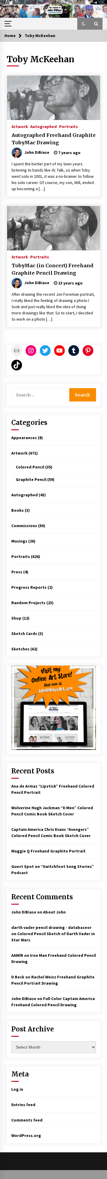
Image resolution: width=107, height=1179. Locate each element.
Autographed (43, 126)
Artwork (20, 126)
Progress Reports (29, 587)
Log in (17, 1089)
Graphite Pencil (31, 479)
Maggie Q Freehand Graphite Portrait (48, 851)
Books (17, 510)
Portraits (68, 126)
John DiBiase (23, 912)
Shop (16, 618)
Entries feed (23, 1104)
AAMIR (17, 955)
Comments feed (27, 1120)
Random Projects (28, 602)
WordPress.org (26, 1135)
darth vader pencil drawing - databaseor (51, 927)
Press (16, 572)
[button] (83, 24)
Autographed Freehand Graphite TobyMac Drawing (54, 138)
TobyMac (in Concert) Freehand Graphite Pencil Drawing (52, 269)
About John (54, 912)
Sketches (20, 649)
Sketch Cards (24, 633)
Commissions (24, 525)
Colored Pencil (30, 467)
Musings (19, 541)
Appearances (24, 437)
